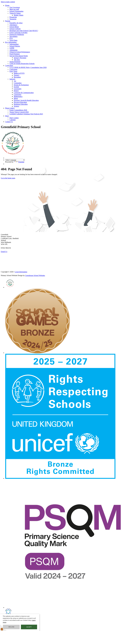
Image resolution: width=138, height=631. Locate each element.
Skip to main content (8, 2)
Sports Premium (14, 62)
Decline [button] (11, 627)
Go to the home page (8, 178)
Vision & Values (15, 13)
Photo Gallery (10, 108)
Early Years (13, 71)
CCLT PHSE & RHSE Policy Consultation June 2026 (28, 67)
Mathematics (18, 96)
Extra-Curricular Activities (18, 32)
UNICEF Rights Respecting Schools (21, 63)
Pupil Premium (14, 54)
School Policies (14, 46)
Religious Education (21, 104)
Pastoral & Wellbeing (16, 34)
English (16, 87)
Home (7, 5)
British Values (18, 15)
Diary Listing (14, 118)
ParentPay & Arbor (16, 23)
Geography (17, 89)
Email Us (4, 251)
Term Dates (13, 40)
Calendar (12, 120)
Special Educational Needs (18, 56)
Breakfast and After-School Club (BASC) (23, 31)
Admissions (13, 50)
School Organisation (16, 11)
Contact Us (9, 122)
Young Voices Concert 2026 (19, 112)
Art (15, 81)
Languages (17, 94)
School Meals (14, 27)
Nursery (16, 75)
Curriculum (9, 65)
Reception (17, 77)
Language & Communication (24, 93)
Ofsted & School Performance (19, 52)
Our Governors (14, 7)
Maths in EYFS (19, 73)
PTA (11, 38)
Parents (7, 21)
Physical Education (20, 102)
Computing (17, 83)
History (16, 91)
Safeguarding (14, 44)
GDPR (11, 48)
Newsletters (13, 36)
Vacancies (12, 19)
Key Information (10, 42)
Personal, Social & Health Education (26, 100)
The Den (17, 60)
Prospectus (13, 17)
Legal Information (21, 272)
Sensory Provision (20, 58)
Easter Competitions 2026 (18, 110)
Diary (7, 116)
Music (16, 98)
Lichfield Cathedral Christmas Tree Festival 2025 (26, 114)
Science (16, 106)
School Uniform (14, 29)
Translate (21, 162)
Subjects (12, 79)
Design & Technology (21, 85)
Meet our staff (14, 9)
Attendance (13, 25)
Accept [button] (29, 627)
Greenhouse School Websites (35, 275)
